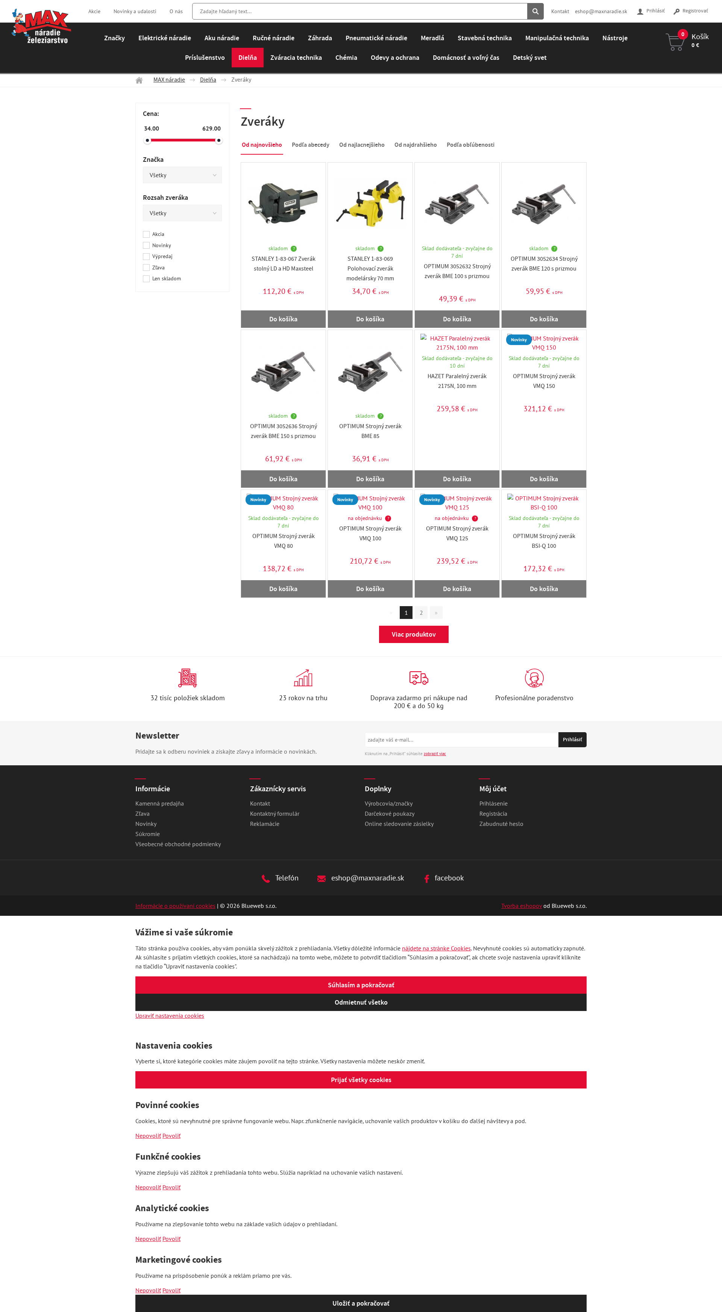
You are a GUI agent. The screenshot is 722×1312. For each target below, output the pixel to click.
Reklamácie (264, 823)
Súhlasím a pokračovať (361, 985)
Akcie (94, 11)
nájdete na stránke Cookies (436, 948)
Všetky (158, 175)
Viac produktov (414, 634)
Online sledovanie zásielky (399, 823)
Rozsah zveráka (165, 197)
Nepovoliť (148, 1135)
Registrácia (493, 813)
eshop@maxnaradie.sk (601, 11)
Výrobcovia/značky (389, 803)
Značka (153, 159)
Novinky (161, 245)
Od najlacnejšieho (362, 145)
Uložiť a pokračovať (361, 1303)
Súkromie (147, 834)
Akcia (158, 234)
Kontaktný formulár (274, 813)
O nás (176, 11)
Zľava (158, 267)
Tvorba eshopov (521, 905)
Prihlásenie (493, 803)
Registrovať (694, 11)
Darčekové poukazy (389, 813)
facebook (448, 877)
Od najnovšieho (262, 145)
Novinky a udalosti (135, 11)
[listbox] (182, 175)
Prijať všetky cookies (361, 1079)
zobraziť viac (435, 753)
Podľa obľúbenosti (470, 145)
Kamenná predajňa (159, 803)
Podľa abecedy (310, 145)
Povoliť (171, 1135)
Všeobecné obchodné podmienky (178, 844)
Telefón (286, 877)
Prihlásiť (655, 11)
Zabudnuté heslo (501, 823)
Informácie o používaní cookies (175, 905)
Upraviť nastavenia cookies (169, 1015)
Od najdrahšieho (415, 145)
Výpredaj (162, 256)
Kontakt (560, 11)
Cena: (151, 113)
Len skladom (166, 278)
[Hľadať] (535, 11)
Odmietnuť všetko (361, 1002)
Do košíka (283, 319)
